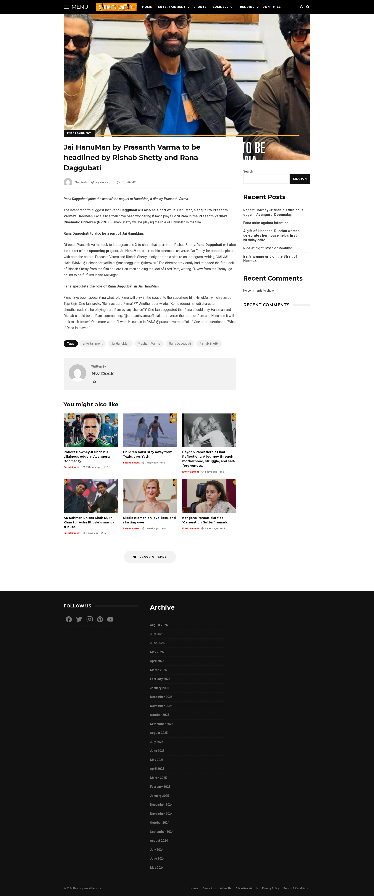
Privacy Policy (270, 888)
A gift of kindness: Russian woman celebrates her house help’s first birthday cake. (271, 235)
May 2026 (157, 652)
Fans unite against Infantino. (266, 223)
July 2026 (156, 634)
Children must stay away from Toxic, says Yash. (150, 430)
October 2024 (159, 822)
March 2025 (158, 778)
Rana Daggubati (180, 343)
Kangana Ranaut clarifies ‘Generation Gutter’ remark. (209, 496)
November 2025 (161, 706)
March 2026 (158, 670)
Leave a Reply (152, 557)
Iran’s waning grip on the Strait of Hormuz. (270, 258)
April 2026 (157, 661)
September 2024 (161, 831)
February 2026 (160, 679)
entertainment (93, 343)
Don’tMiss (272, 6)
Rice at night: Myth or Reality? (267, 248)
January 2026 (159, 688)
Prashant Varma (149, 343)
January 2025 (159, 796)
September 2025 (161, 724)
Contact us (209, 888)
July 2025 (156, 742)
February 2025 (160, 786)
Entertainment (172, 6)
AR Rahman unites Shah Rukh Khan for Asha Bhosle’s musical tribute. (91, 496)
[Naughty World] (116, 8)
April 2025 (157, 768)
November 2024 (161, 813)
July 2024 (156, 849)
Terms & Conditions (296, 888)
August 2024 (159, 840)
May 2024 (157, 867)
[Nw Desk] (77, 380)
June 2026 (157, 643)
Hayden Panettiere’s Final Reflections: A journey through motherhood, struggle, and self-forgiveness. (209, 430)
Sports (199, 6)
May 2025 (157, 760)
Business (220, 6)
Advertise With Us (246, 888)
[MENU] (66, 7)
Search (248, 171)
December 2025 (161, 697)
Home (147, 6)
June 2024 (157, 858)
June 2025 (157, 750)
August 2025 (159, 733)
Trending (246, 6)
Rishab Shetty (209, 343)
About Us (225, 888)
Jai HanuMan (120, 343)
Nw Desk (81, 182)
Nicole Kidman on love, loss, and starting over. (150, 496)
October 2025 (159, 715)
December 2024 (161, 804)
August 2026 (159, 625)
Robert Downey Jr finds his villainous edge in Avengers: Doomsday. (91, 430)
